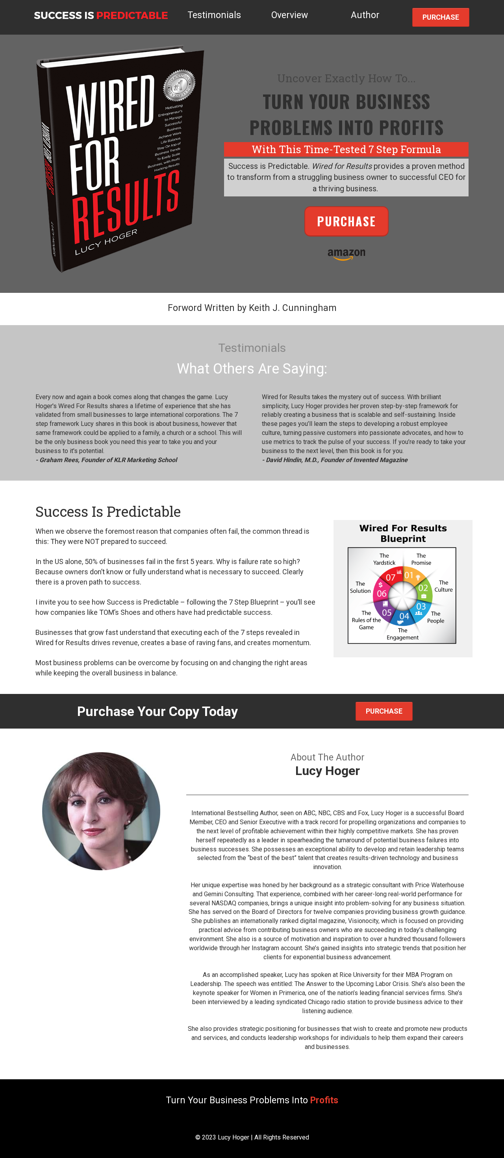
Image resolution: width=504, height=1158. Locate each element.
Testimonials (214, 15)
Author (365, 15)
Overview (289, 15)
